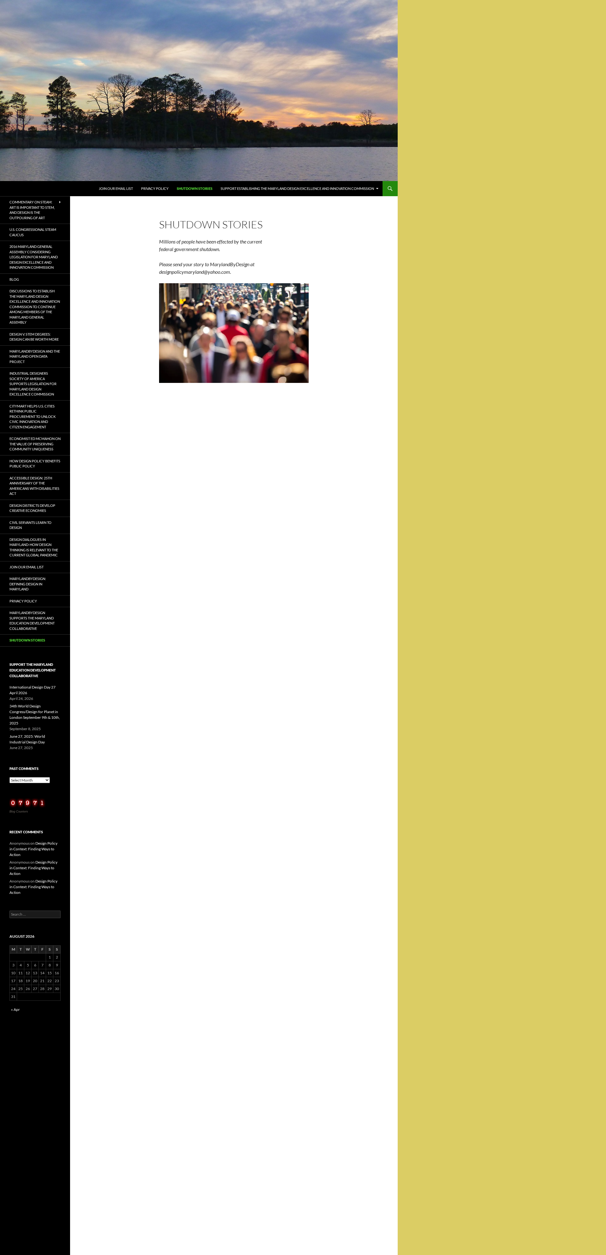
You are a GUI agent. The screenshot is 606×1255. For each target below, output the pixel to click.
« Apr (15, 1009)
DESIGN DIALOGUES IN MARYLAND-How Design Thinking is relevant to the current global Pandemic (33, 547)
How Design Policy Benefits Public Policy (34, 463)
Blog (14, 279)
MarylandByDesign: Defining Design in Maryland (27, 584)
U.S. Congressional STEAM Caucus (32, 232)
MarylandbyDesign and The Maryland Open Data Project (34, 356)
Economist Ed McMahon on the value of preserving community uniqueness (35, 444)
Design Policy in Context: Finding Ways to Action (33, 849)
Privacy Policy (155, 188)
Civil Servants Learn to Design (30, 525)
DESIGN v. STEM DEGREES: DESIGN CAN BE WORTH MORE (34, 337)
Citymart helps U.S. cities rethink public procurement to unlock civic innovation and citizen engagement (32, 416)
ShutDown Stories (194, 188)
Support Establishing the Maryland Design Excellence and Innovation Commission (297, 188)
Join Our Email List (116, 188)
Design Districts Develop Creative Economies (32, 508)
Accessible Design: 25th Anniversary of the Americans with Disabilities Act (34, 486)
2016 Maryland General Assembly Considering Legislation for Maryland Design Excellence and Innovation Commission (33, 256)
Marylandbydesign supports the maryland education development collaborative (32, 620)
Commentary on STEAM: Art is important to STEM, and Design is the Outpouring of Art (32, 210)
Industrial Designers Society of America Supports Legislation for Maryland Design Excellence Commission (32, 383)
